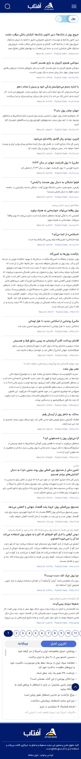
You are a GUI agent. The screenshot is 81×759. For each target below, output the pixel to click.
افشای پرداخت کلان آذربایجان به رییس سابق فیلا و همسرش (46, 341)
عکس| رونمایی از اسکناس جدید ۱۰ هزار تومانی (53, 321)
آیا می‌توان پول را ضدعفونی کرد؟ (61, 438)
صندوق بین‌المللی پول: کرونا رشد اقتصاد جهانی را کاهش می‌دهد (43, 507)
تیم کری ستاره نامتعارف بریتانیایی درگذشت (53, 701)
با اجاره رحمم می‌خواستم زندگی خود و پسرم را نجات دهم (48, 87)
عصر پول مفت (71, 369)
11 (75, 633)
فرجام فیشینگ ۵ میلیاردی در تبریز (57, 707)
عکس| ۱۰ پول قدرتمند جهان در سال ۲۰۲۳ (56, 163)
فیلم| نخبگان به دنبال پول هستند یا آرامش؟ (55, 182)
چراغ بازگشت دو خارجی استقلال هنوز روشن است (49, 695)
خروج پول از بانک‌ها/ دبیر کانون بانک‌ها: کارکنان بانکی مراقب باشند (42, 35)
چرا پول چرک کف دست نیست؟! (61, 576)
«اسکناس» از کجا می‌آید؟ (65, 234)
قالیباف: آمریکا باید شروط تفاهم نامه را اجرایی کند (50, 712)
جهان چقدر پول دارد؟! (66, 111)
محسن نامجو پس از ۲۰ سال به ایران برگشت (51, 657)
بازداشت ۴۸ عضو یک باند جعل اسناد (55, 673)
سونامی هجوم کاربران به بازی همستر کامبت (55, 63)
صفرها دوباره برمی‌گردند (66, 604)
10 (68, 633)
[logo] (41, 6)
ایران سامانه (33, 755)
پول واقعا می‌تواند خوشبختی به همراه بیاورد (55, 211)
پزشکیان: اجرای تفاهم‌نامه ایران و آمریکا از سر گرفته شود (46, 651)
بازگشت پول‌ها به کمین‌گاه (64, 254)
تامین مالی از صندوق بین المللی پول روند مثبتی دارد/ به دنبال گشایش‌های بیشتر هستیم (45, 472)
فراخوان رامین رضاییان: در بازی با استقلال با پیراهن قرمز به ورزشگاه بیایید (45, 687)
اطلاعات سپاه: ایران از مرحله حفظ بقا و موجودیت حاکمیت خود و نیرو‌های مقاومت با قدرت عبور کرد (42, 665)
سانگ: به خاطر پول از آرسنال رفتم (60, 414)
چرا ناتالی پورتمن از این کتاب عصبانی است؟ (52, 679)
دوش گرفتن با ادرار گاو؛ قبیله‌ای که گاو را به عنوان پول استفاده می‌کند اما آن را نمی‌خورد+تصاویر (41, 537)
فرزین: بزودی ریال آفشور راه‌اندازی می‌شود (56, 139)
